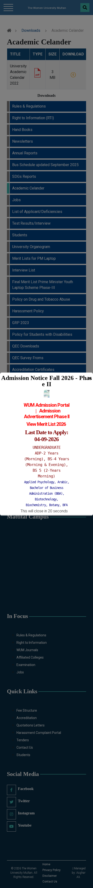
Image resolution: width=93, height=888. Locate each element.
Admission (49, 411)
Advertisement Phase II (46, 416)
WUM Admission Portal (46, 405)
